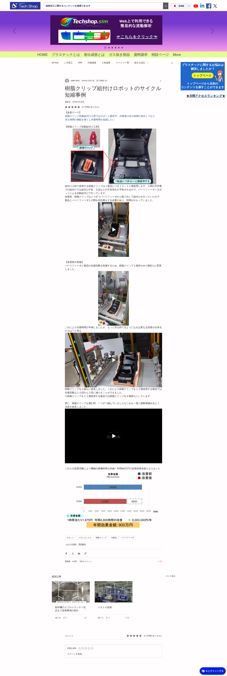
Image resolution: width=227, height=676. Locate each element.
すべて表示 (170, 576)
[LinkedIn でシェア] (79, 553)
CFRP (80, 62)
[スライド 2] (115, 47)
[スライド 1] (112, 48)
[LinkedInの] (202, 6)
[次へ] (212, 31)
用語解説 (82, 544)
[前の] (14, 31)
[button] (160, 54)
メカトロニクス (84, 538)
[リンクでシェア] (85, 553)
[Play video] (113, 229)
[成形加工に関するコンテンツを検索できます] (165, 6)
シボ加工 (68, 62)
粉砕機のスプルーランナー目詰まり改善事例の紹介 (70, 609)
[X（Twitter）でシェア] (72, 553)
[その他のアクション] (160, 80)
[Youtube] (195, 6)
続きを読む (140, 62)
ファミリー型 (122, 62)
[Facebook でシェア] (66, 553)
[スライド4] (122, 47)
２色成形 (106, 62)
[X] (215, 6)
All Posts (55, 62)
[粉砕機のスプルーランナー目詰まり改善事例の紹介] (71, 591)
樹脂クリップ (101, 538)
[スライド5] (108, 47)
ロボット (70, 538)
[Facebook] (208, 6)
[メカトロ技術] (114, 591)
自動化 (114, 538)
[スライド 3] (118, 47)
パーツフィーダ (127, 538)
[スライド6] (105, 47)
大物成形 (91, 62)
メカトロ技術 (70, 544)
